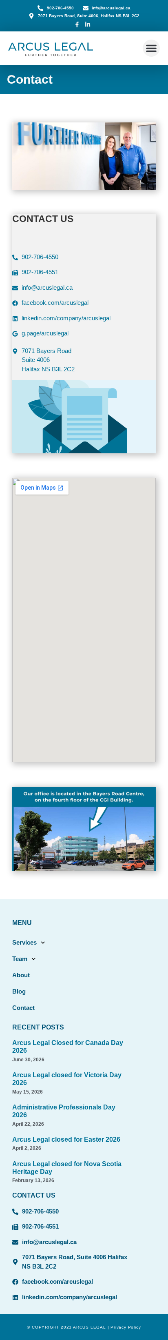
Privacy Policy (126, 1327)
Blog (19, 991)
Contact (23, 1007)
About (21, 975)
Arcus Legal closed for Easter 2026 (66, 1139)
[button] (151, 48)
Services (24, 942)
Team (19, 958)
